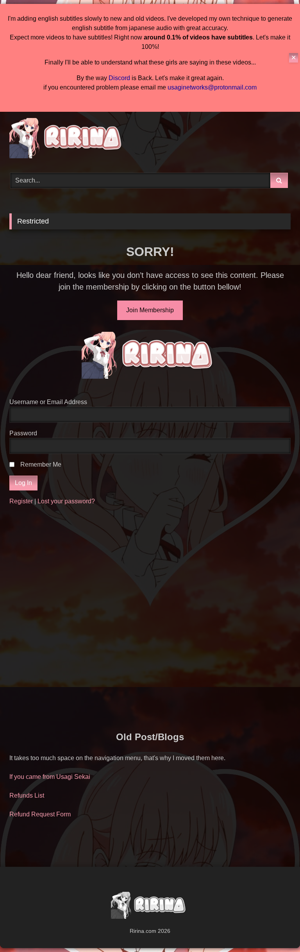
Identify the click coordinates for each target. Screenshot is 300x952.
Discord (119, 78)
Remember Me (40, 464)
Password (23, 433)
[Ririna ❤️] (150, 139)
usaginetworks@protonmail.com (212, 87)
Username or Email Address (48, 402)
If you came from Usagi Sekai (49, 776)
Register (21, 501)
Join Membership (150, 310)
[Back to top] (275, 928)
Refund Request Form (40, 814)
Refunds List (26, 795)
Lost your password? (66, 501)
